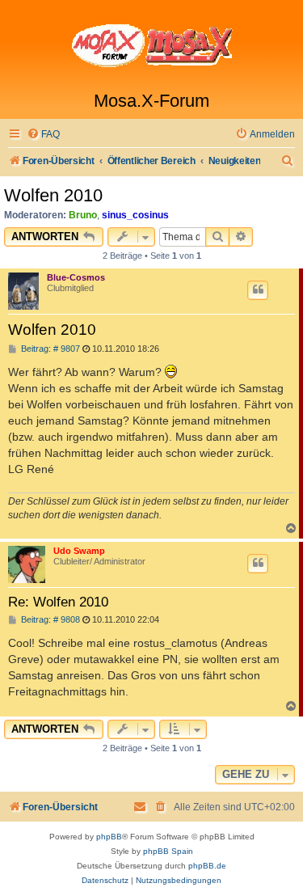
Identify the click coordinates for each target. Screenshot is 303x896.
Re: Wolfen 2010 (58, 601)
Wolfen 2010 (53, 195)
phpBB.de (207, 865)
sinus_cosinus (135, 215)
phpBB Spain (168, 851)
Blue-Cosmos (76, 277)
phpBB (109, 836)
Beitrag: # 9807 (49, 349)
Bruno (83, 215)
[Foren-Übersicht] (151, 45)
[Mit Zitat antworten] (257, 290)
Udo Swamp (79, 551)
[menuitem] (43, 135)
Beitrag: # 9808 (49, 620)
